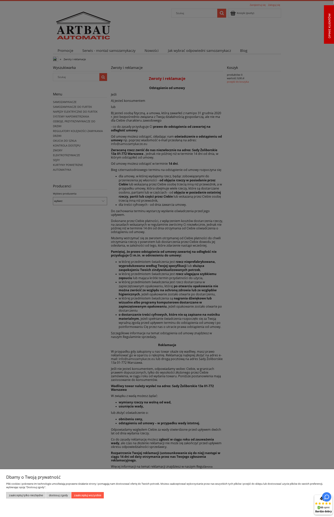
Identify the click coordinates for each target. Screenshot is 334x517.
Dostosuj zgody (58, 495)
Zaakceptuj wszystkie (87, 495)
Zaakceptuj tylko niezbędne (26, 495)
